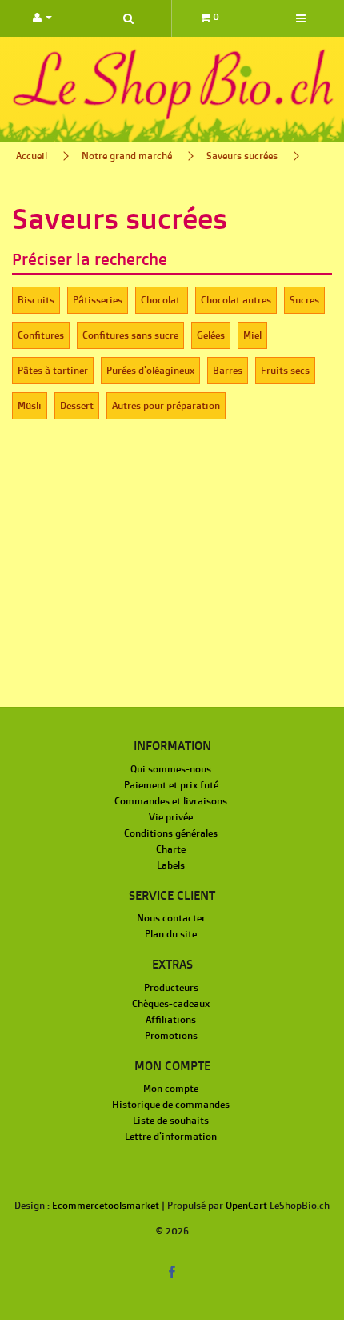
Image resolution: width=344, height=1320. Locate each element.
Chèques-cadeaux (171, 1003)
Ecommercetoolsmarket (105, 1205)
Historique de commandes (171, 1104)
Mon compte (170, 1088)
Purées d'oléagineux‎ (150, 370)
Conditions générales (171, 833)
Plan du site (171, 934)
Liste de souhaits (171, 1120)
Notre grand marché (127, 156)
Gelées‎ (211, 335)
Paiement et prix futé (171, 785)
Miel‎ (252, 335)
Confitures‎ (41, 335)
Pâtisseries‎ (97, 300)
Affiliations (171, 1019)
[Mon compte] (43, 18)
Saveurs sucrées (242, 156)
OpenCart (246, 1205)
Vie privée (171, 817)
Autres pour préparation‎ (166, 405)
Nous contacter (171, 918)
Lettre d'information (171, 1136)
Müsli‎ (30, 405)
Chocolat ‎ (161, 300)
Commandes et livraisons (170, 801)
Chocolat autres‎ (236, 300)
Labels (171, 865)
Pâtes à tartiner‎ (53, 370)
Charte (171, 849)
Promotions (171, 1035)
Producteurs (171, 987)
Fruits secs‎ (285, 370)
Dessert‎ (77, 405)
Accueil (31, 156)
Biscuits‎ (36, 300)
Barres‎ (227, 370)
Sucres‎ (304, 300)
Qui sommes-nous (170, 769)
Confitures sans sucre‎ (130, 335)
